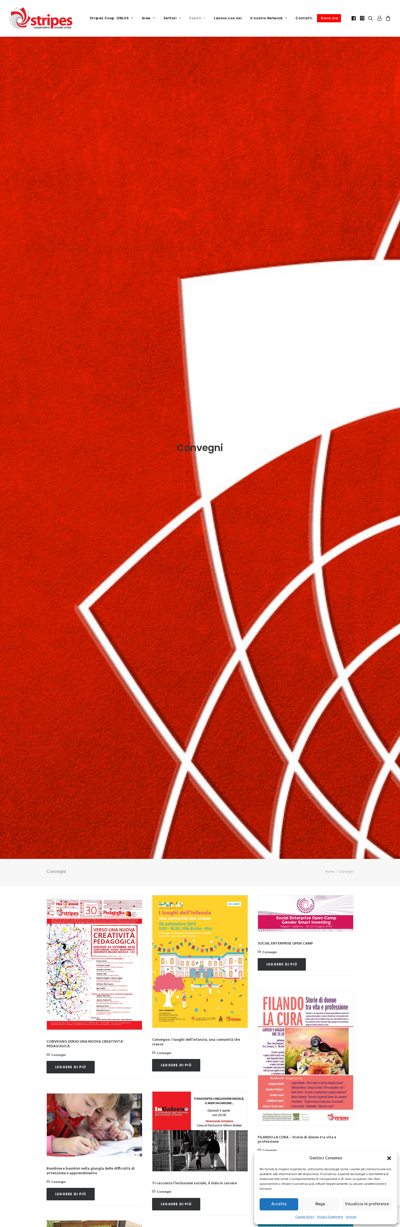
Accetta (279, 1204)
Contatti (304, 18)
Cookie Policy (304, 1217)
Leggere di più (70, 1067)
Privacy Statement (330, 1217)
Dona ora (329, 18)
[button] (389, 1158)
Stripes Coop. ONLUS (109, 18)
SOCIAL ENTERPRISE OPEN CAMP (285, 943)
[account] (379, 18)
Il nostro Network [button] (266, 18)
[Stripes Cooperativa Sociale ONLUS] (40, 18)
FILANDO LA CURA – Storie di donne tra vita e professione (297, 1139)
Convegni (58, 1055)
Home (329, 872)
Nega (320, 1204)
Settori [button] (170, 18)
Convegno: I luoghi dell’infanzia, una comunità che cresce (196, 1042)
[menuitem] (111, 18)
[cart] (387, 18)
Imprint (351, 1217)
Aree (146, 18)
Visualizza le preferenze (367, 1204)
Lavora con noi (227, 18)
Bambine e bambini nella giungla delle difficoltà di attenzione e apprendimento (91, 1171)
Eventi (195, 18)
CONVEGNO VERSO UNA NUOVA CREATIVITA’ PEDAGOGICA (85, 1044)
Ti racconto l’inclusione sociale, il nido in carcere (194, 1183)
